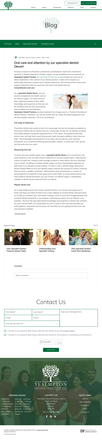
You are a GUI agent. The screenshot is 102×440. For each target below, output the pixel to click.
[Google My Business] (50, 416)
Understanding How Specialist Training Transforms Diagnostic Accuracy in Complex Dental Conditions (50, 250)
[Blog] (55, 416)
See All (95, 225)
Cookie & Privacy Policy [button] (42, 430)
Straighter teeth (47, 44)
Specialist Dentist (30, 44)
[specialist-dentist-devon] (18, 237)
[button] (83, 3)
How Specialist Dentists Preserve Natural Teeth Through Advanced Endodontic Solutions (16, 250)
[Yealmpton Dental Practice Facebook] (46, 416)
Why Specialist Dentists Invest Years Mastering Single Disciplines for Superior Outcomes (81, 250)
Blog (17, 44)
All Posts (7, 44)
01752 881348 (53, 412)
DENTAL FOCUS (91, 432)
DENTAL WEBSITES (90, 430)
